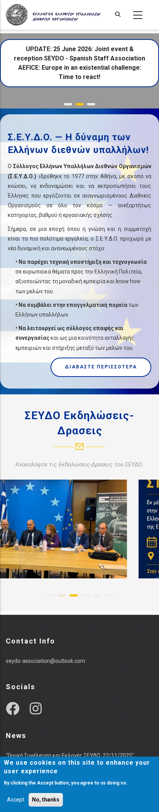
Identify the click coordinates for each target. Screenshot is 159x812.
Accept (15, 800)
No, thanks (45, 800)
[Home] (53, 14)
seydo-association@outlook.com (45, 661)
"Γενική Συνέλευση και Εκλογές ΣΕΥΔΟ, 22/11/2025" (70, 755)
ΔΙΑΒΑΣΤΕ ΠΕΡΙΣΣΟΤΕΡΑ (101, 367)
